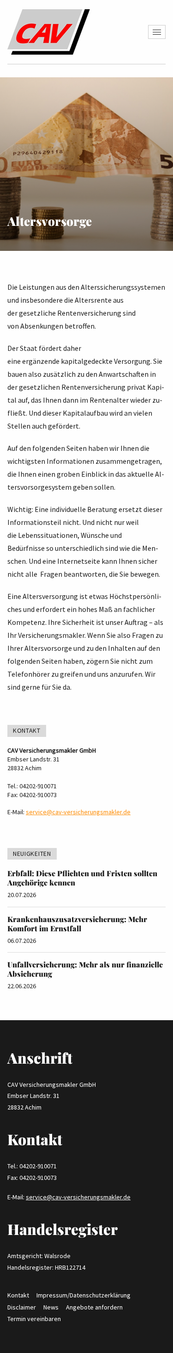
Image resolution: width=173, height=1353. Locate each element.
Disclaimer (21, 1307)
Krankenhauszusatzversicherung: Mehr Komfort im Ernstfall (77, 923)
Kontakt (18, 1295)
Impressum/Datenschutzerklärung (83, 1295)
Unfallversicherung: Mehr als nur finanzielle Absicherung (85, 969)
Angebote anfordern (94, 1307)
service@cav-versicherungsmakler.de (78, 812)
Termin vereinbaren (34, 1319)
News (51, 1307)
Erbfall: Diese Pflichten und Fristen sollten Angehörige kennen (82, 877)
